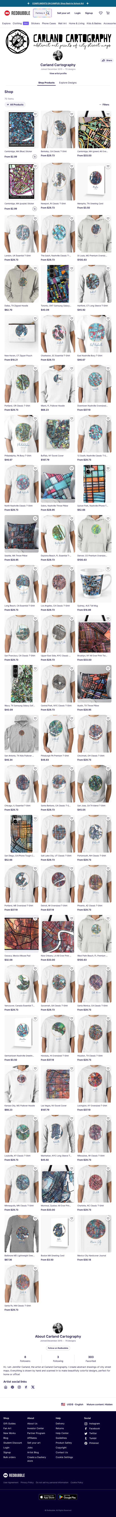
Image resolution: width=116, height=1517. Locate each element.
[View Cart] (108, 13)
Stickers (35, 23)
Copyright (61, 1447)
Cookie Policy (77, 1482)
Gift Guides (9, 1423)
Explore (6, 23)
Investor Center (35, 1428)
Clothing (20, 23)
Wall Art (62, 23)
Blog (5, 1438)
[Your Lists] (100, 13)
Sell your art (33, 1442)
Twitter (93, 1433)
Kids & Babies (94, 23)
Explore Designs (68, 82)
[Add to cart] (34, 156)
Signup (7, 1452)
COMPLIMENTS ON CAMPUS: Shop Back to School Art (58, 3)
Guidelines (61, 1438)
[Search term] (47, 13)
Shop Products (46, 82)
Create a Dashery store (36, 1459)
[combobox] (42, 13)
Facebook (94, 1428)
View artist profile (58, 73)
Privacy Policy (27, 1482)
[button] (58, 3)
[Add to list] (35, 114)
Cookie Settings (64, 1457)
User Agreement (10, 1482)
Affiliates (32, 1438)
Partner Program (36, 1433)
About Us (32, 1423)
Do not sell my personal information (52, 1482)
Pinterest (94, 1443)
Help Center (62, 1433)
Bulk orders (9, 1457)
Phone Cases (49, 23)
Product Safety (64, 1442)
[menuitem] (6, 23)
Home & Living (76, 23)
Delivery (60, 1423)
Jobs (30, 1447)
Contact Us (62, 1452)
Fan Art (7, 1428)
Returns (60, 1428)
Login (6, 1447)
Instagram (94, 1423)
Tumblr (93, 1438)
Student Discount (12, 1442)
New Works (9, 1433)
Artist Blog (33, 1452)
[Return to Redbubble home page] (17, 13)
